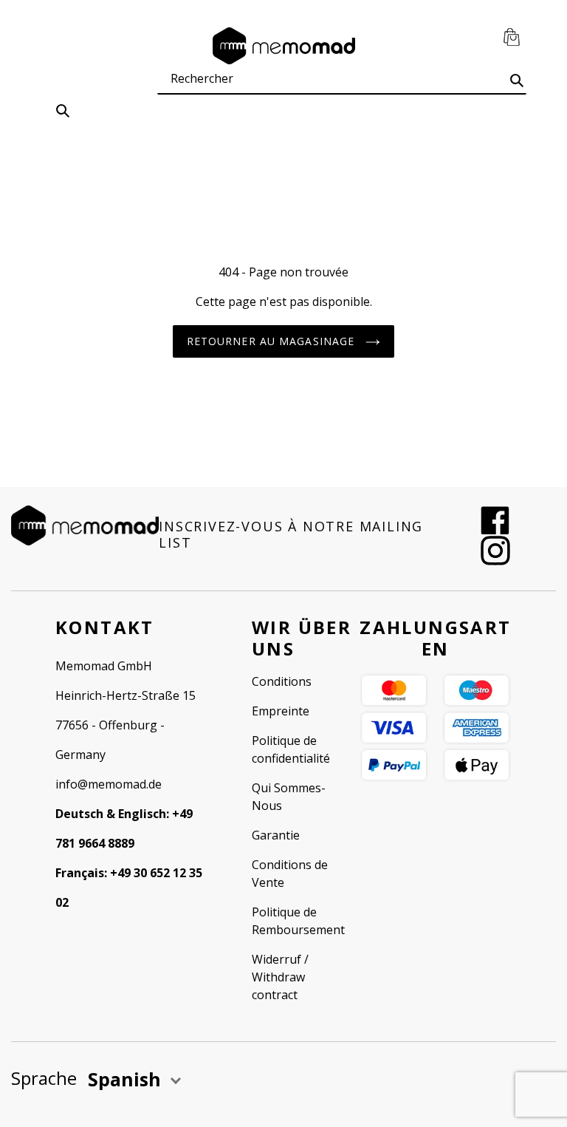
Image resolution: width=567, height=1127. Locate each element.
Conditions (282, 681)
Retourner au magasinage (273, 341)
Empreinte (280, 711)
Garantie (276, 835)
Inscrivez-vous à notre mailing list (291, 535)
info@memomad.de (108, 784)
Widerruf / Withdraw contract (280, 977)
